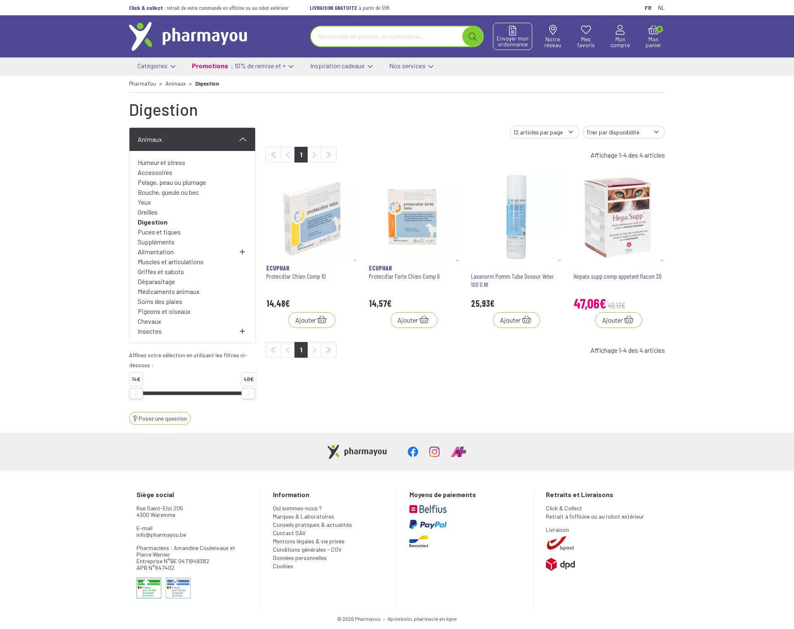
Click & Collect (564, 508)
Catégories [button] (153, 65)
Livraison (557, 529)
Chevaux (149, 321)
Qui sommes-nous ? (297, 508)
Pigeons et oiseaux (164, 311)
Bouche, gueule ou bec (168, 192)
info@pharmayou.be (161, 534)
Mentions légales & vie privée (308, 541)
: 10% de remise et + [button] (239, 65)
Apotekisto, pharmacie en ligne (422, 619)
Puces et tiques (159, 232)
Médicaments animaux (169, 291)
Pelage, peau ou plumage (172, 182)
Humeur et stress (161, 162)
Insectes (150, 331)
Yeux (144, 202)
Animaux (150, 139)
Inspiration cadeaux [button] (338, 65)
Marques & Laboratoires (303, 516)
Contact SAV (289, 532)
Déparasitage (156, 281)
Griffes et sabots (161, 271)
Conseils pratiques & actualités (312, 524)
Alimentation (156, 252)
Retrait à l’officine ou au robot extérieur (595, 516)
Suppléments (156, 242)
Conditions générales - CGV (307, 549)
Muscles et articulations (170, 261)
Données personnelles (300, 557)
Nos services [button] (408, 65)
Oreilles (148, 212)
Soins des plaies (160, 301)
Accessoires (155, 172)
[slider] (136, 393)
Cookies (283, 565)
